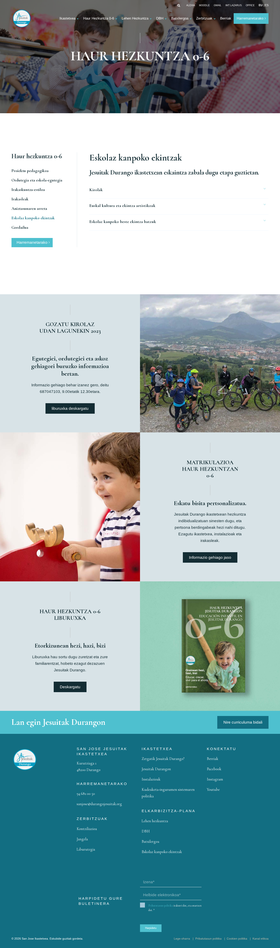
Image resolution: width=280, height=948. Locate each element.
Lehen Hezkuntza (135, 18)
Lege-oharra (182, 938)
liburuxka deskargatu (70, 408)
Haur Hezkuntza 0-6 (98, 18)
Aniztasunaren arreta (29, 208)
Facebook (214, 769)
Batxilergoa (179, 18)
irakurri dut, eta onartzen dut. (174, 908)
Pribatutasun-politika (160, 905)
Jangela (82, 839)
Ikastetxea (67, 18)
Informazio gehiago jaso (210, 557)
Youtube (213, 789)
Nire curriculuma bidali (242, 722)
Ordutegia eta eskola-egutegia (36, 180)
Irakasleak (19, 199)
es (267, 5)
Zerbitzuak (204, 18)
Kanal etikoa (261, 938)
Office (250, 5)
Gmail (217, 5)
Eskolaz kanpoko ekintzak (33, 218)
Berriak (225, 18)
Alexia (190, 5)
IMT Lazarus (233, 5)
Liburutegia (86, 849)
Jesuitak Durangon (156, 769)
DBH (159, 18)
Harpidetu (150, 928)
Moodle (204, 5)
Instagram (215, 779)
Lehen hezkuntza (155, 821)
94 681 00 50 (86, 793)
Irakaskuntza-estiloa (28, 189)
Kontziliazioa (87, 828)
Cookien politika (237, 938)
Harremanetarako (250, 18)
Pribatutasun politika (208, 938)
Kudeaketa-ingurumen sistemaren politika (168, 792)
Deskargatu (70, 687)
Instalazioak (151, 779)
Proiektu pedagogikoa (30, 170)
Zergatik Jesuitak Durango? (163, 758)
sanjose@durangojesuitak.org (99, 803)
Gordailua (19, 227)
